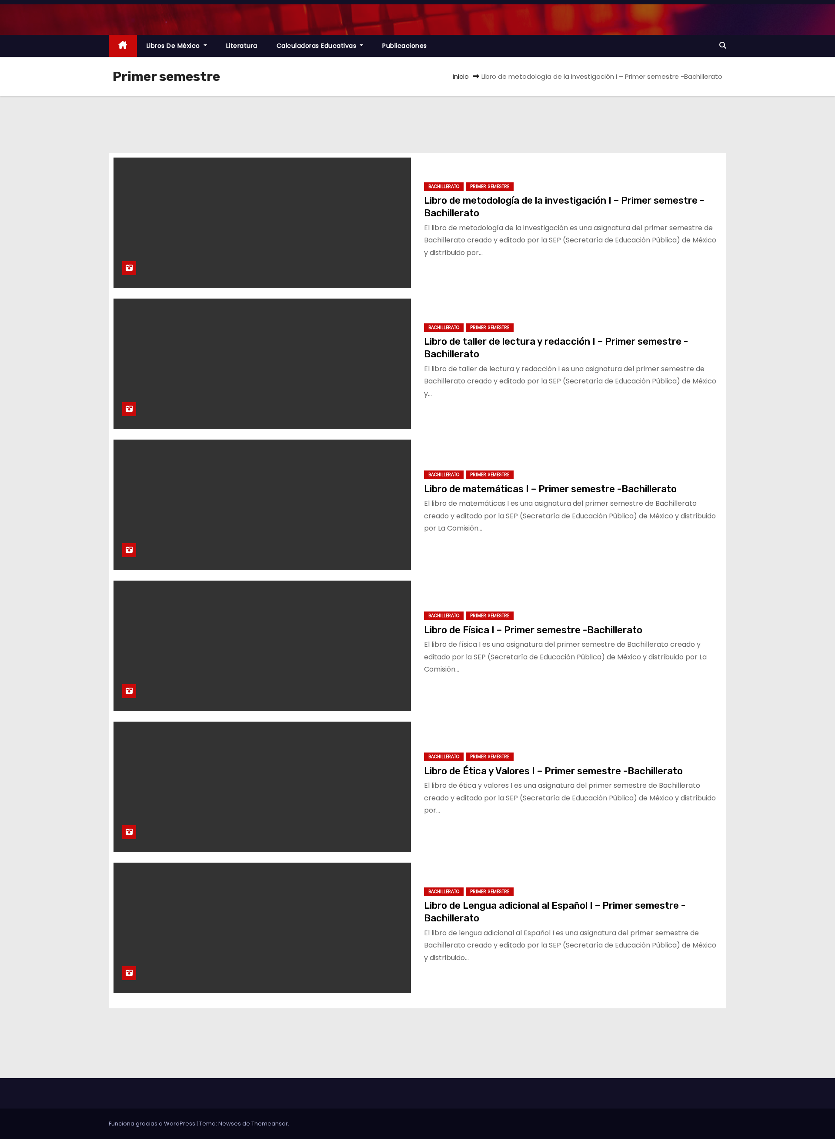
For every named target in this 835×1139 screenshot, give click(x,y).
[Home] (123, 46)
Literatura (241, 45)
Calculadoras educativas (317, 45)
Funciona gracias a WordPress (153, 1123)
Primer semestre (489, 186)
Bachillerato (443, 186)
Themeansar (269, 1123)
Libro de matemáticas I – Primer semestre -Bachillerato (550, 489)
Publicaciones (404, 45)
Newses (229, 1123)
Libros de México (174, 45)
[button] (722, 45)
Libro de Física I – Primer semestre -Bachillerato (533, 630)
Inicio (461, 76)
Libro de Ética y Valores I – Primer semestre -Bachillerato (553, 771)
